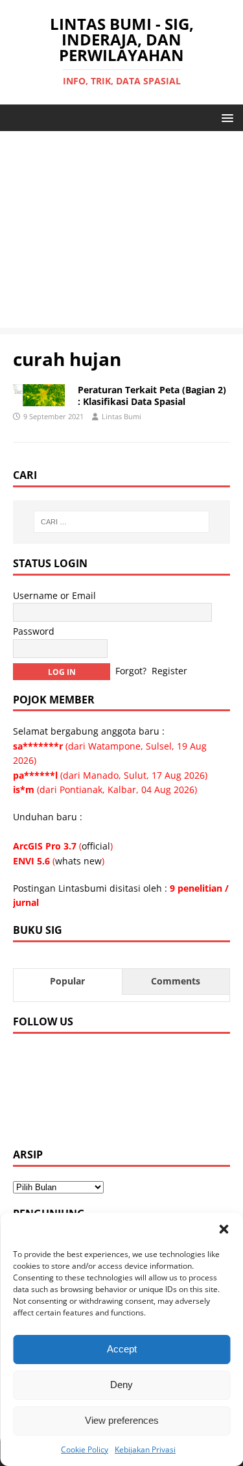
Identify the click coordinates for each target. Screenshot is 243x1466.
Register (169, 670)
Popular (67, 981)
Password (33, 631)
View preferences (122, 1420)
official (96, 846)
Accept (122, 1348)
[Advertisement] (121, 233)
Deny (121, 1384)
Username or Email (54, 595)
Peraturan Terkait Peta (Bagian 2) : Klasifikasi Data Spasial (152, 396)
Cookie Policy (84, 1449)
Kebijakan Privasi (145, 1449)
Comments (175, 981)
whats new (78, 861)
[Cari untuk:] (122, 522)
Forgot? (130, 670)
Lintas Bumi (121, 416)
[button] (223, 1229)
